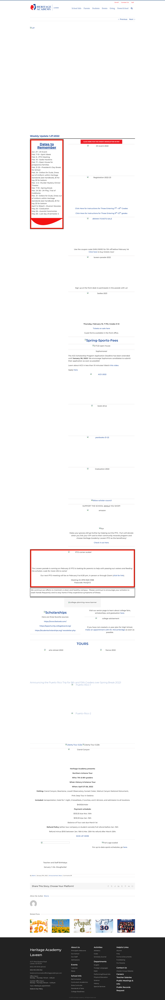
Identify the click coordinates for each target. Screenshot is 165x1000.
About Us (75, 947)
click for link (118, 575)
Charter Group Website (124, 971)
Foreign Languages (101, 968)
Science (96, 980)
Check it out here (101, 543)
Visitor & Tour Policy (36, 989)
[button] (132, 8)
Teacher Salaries (124, 977)
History (96, 983)
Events (74, 965)
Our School (75, 954)
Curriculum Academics (79, 982)
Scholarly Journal (100, 957)
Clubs (96, 954)
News (60, 875)
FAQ (118, 954)
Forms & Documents (124, 957)
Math (96, 971)
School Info (76, 976)
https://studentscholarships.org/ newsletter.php (55, 630)
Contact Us (121, 968)
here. (76, 370)
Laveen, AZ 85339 (36, 963)
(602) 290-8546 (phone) (38, 967)
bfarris (33, 875)
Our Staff (74, 957)
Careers (120, 974)
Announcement (53, 875)
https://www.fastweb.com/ (55, 621)
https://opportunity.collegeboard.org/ (55, 626)
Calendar (74, 968)
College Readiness (77, 991)
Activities (98, 947)
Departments (100, 961)
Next (131, 19)
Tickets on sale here (101, 328)
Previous (123, 19)
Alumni (119, 950)
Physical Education (101, 977)
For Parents (120, 963)
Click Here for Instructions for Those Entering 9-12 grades (101, 213)
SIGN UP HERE (82, 836)
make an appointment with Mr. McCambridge (105, 630)
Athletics (97, 950)
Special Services (99, 986)
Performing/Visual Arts (102, 974)
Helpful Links (122, 947)
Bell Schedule (76, 979)
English (96, 965)
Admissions (75, 960)
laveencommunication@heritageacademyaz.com (46, 973)
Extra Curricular (76, 985)
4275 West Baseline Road (38, 962)
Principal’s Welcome (78, 950)
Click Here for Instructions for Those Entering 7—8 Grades (101, 208)
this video (114, 365)
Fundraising (120, 960)
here (122, 613)
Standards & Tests (77, 988)
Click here (93, 252)
